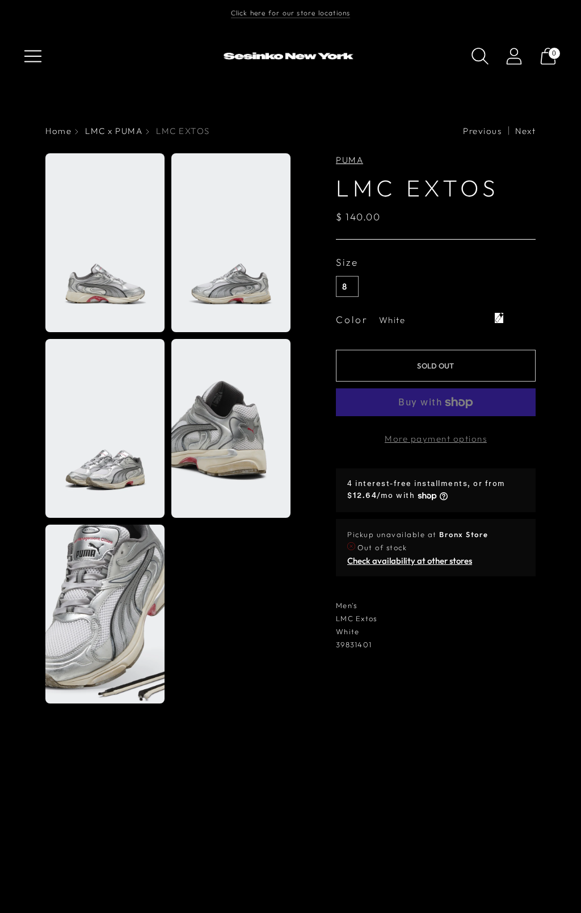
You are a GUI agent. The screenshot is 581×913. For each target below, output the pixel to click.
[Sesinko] (290, 56)
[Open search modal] (480, 56)
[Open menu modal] (33, 56)
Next (525, 130)
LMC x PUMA (113, 130)
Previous (482, 130)
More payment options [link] (436, 438)
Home (58, 130)
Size (347, 262)
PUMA (349, 159)
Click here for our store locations (291, 13)
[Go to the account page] (514, 56)
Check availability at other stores (409, 560)
